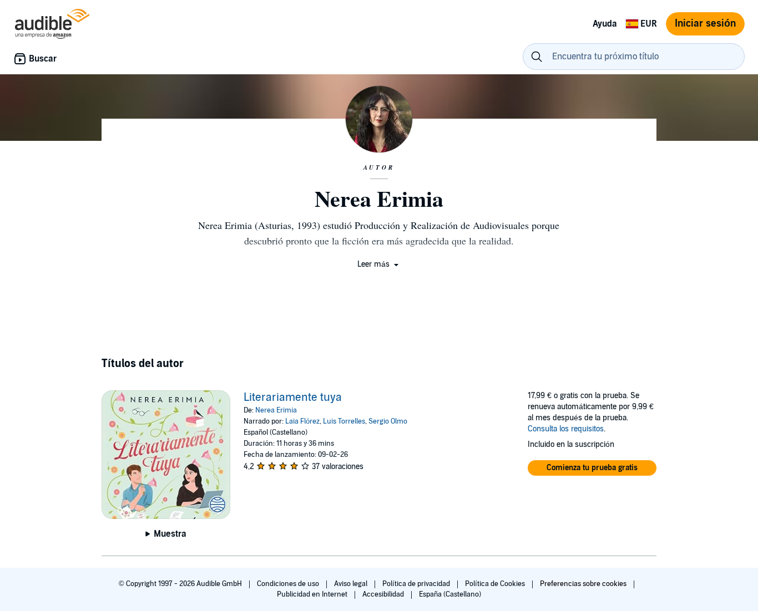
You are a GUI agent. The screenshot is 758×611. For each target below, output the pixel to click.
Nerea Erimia (276, 410)
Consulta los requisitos (566, 429)
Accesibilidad (384, 594)
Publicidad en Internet (313, 594)
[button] (379, 264)
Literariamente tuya (293, 397)
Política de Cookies (496, 583)
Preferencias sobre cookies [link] (583, 583)
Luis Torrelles (344, 421)
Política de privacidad (417, 583)
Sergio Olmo (387, 421)
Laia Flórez (302, 421)
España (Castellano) (450, 594)
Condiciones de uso (289, 583)
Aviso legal (351, 583)
